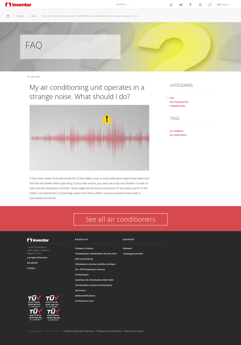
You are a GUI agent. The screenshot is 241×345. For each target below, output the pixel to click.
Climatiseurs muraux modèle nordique (95, 264)
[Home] (18, 6)
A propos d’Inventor (37, 257)
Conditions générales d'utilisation (78, 331)
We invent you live (179, 101)
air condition (176, 130)
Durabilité (32, 262)
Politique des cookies (133, 331)
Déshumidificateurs (85, 295)
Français (224, 4)
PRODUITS (121, 4)
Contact (31, 268)
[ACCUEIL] (8, 16)
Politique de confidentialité (108, 331)
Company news (177, 105)
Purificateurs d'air (84, 300)
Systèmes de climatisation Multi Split (94, 279)
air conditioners (178, 134)
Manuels (127, 248)
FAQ (172, 97)
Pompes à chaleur (84, 248)
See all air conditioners (120, 219)
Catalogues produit (133, 253)
